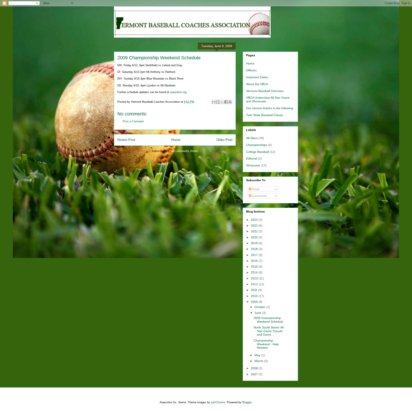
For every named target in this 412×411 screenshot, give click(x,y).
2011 (254, 290)
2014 (255, 272)
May (257, 355)
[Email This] (214, 102)
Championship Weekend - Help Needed (266, 344)
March (259, 361)
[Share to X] (222, 102)
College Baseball (257, 151)
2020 (255, 237)
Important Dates (257, 77)
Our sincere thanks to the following (269, 108)
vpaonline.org (178, 92)
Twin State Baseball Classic (264, 115)
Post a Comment (133, 121)
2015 (255, 266)
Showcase (253, 165)
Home (175, 140)
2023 (255, 219)
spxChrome (218, 402)
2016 (255, 260)
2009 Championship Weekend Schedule (159, 57)
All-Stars (252, 138)
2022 (255, 225)
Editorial (251, 158)
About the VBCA (257, 84)
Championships (256, 145)
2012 (255, 284)
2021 (255, 231)
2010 (255, 296)
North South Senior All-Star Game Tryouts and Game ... (269, 331)
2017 (255, 255)
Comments (259, 196)
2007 (255, 374)
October (260, 307)
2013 (255, 278)
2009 (255, 302)
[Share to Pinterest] (230, 102)
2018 (255, 249)
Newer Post (126, 140)
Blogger (246, 402)
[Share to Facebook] (226, 102)
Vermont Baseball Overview (264, 91)
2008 (255, 368)
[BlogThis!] (218, 102)
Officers (251, 70)
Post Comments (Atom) (183, 151)
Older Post (224, 140)
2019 (255, 243)
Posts (255, 189)
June (258, 312)
